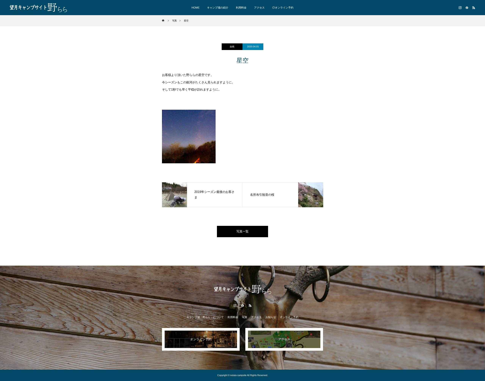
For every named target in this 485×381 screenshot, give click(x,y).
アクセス (259, 7)
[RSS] (474, 7)
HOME (195, 7)
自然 (232, 46)
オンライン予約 (289, 317)
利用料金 (241, 7)
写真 (244, 317)
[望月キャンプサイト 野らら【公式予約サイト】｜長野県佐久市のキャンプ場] (38, 7)
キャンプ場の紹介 (217, 7)
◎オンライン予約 (282, 7)
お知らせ (270, 317)
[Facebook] (467, 7)
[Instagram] (460, 7)
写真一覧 (242, 231)
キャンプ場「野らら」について (205, 317)
